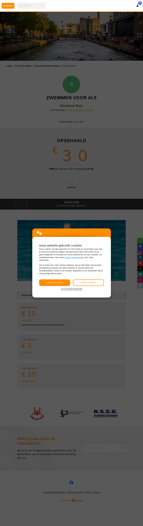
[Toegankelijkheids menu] (140, 3)
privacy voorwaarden (74, 257)
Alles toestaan (54, 282)
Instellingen (88, 282)
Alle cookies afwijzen (71, 289)
